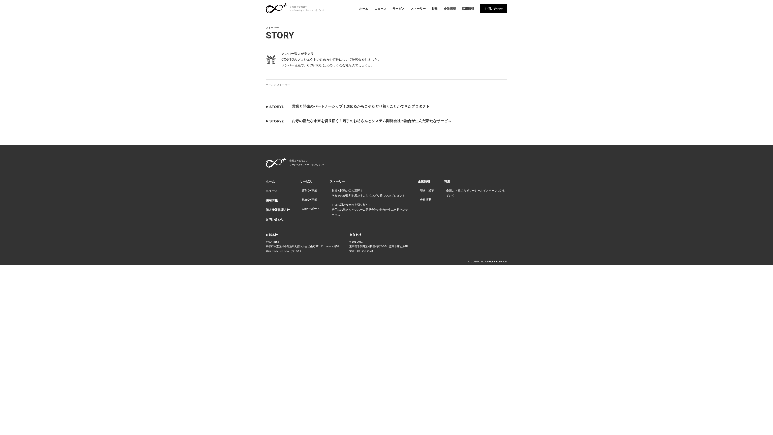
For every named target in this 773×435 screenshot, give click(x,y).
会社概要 (425, 199)
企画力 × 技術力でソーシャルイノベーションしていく (476, 193)
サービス (399, 8)
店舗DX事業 (309, 190)
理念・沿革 (427, 190)
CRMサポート (311, 208)
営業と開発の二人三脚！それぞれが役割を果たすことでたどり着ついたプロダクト (368, 193)
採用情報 (468, 8)
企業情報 (450, 8)
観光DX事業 (309, 199)
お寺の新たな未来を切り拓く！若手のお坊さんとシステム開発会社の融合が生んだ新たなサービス (370, 209)
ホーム (363, 8)
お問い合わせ (494, 8)
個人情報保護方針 (278, 209)
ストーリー (418, 8)
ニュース (380, 8)
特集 (435, 8)
